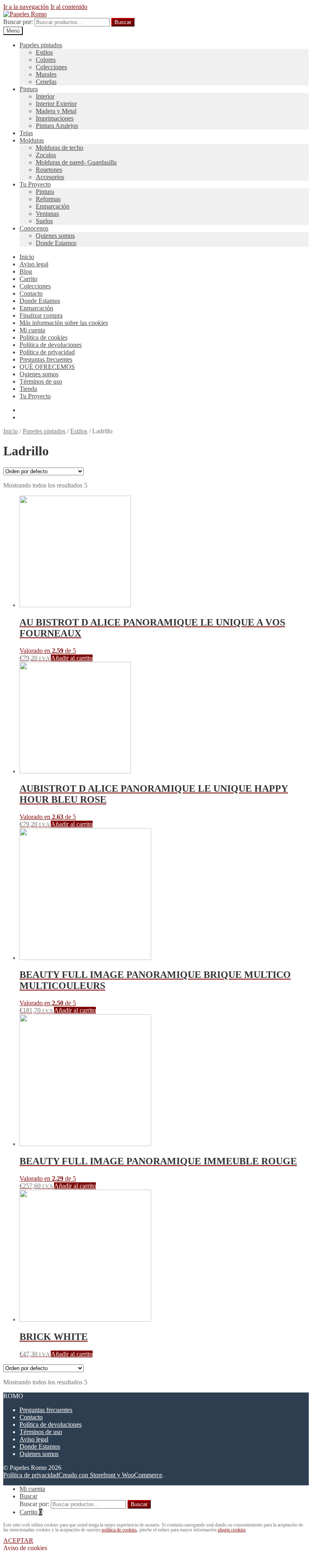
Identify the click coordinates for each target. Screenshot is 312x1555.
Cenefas (46, 81)
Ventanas (47, 213)
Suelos (44, 220)
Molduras (32, 140)
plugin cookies (232, 1530)
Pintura (29, 89)
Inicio (27, 256)
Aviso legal (34, 264)
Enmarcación (52, 206)
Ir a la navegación (26, 6)
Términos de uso (41, 381)
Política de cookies (43, 337)
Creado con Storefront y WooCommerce (110, 1475)
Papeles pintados (41, 45)
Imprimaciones (55, 118)
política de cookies (119, 1530)
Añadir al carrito (72, 658)
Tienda (28, 388)
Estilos (44, 52)
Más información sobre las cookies (64, 322)
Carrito (28, 278)
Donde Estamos (56, 242)
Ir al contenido (68, 6)
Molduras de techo (59, 147)
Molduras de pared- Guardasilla (76, 162)
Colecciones (51, 67)
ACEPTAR (18, 1540)
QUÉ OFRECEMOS (47, 366)
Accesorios (50, 177)
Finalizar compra (41, 315)
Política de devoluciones (51, 344)
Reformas (48, 198)
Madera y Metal (56, 111)
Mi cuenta (32, 330)
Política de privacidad (47, 352)
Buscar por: (18, 21)
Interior (45, 96)
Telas (26, 133)
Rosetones (49, 169)
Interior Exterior (56, 103)
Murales (46, 74)
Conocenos (34, 228)
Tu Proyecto (35, 184)
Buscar (123, 22)
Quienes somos (55, 235)
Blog (26, 271)
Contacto (31, 293)
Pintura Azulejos (57, 125)
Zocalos (46, 155)
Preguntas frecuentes (46, 359)
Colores (46, 59)
